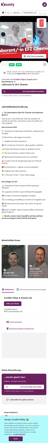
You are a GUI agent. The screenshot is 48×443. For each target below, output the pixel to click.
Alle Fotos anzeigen (35, 56)
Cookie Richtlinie (19, 434)
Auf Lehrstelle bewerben (33, 91)
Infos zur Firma (12, 304)
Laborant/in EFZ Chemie (17, 12)
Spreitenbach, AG (30, 12)
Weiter (15, 439)
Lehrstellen (8, 12)
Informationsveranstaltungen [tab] (33, 289)
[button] (12, 64)
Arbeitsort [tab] (9, 289)
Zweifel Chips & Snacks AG (24, 79)
